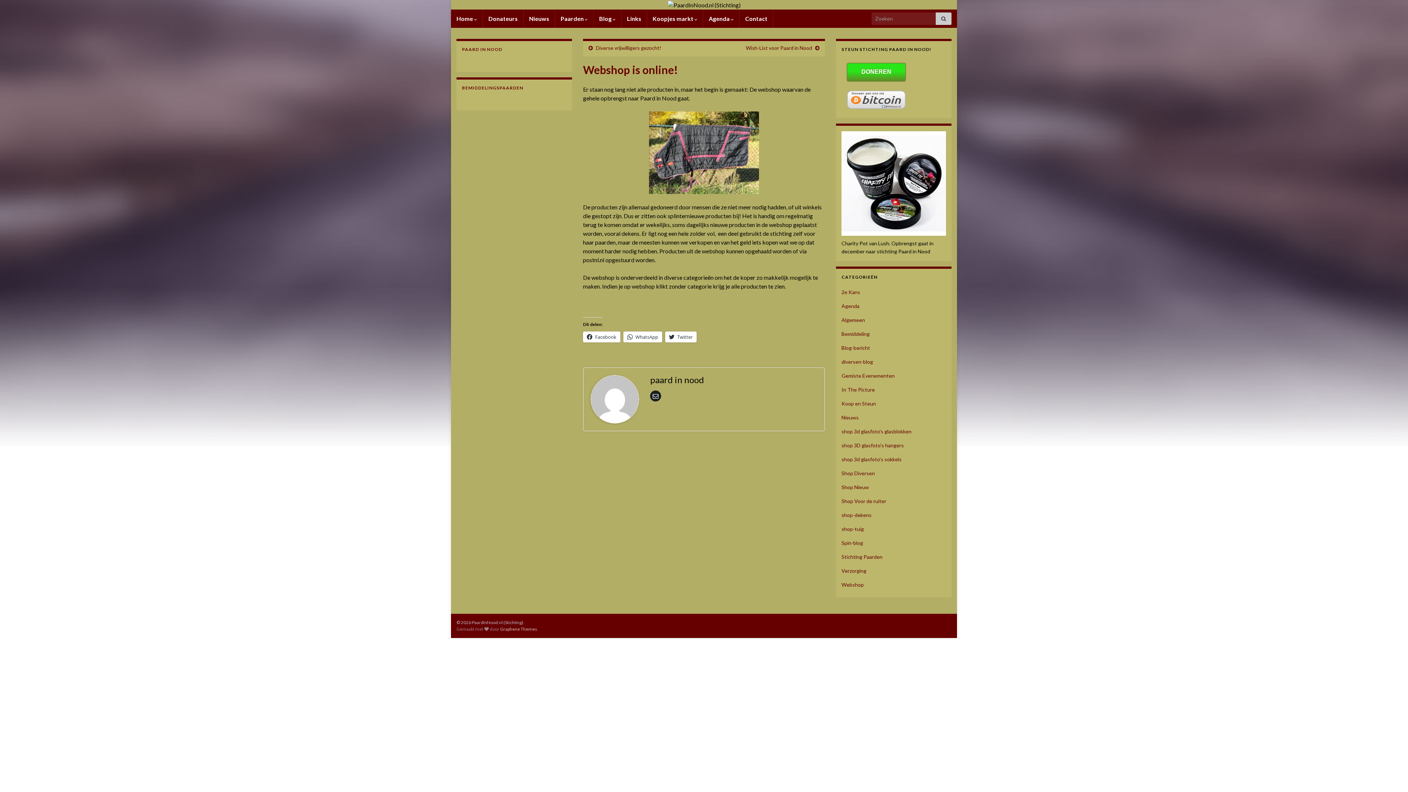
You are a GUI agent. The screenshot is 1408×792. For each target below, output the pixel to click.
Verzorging (853, 571)
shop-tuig (852, 529)
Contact (756, 18)
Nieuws (539, 18)
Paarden (573, 18)
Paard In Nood (482, 49)
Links (634, 18)
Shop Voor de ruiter (863, 501)
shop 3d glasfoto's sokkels (871, 459)
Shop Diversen (858, 473)
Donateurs (503, 18)
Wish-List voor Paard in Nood (779, 48)
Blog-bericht (855, 348)
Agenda (720, 18)
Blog (606, 18)
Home (465, 18)
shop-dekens (856, 515)
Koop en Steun (858, 403)
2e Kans (850, 292)
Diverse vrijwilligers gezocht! (628, 48)
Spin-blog (852, 543)
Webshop (852, 585)
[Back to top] (1391, 775)
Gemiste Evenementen (868, 376)
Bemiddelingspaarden (492, 88)
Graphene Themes (518, 629)
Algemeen (853, 320)
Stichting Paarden (862, 557)
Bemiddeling (855, 334)
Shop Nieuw (855, 487)
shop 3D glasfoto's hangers (872, 445)
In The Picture (858, 389)
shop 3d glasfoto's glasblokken (876, 431)
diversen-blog (857, 362)
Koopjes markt (673, 18)
